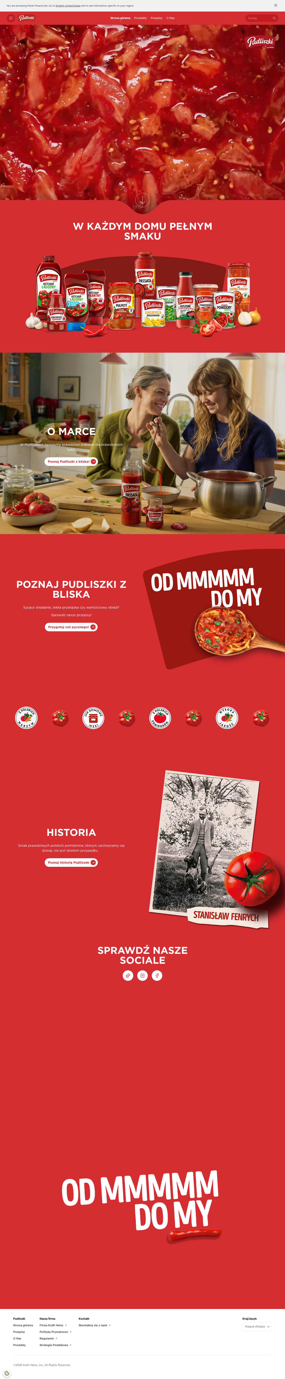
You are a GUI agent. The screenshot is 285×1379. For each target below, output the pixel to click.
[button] (11, 18)
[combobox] (259, 18)
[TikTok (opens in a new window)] (128, 975)
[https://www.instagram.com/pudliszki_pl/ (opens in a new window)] (142, 975)
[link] (142, 202)
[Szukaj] (274, 18)
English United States (68, 5)
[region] (142, 1045)
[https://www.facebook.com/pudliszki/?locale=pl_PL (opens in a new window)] (157, 975)
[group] (145, 1045)
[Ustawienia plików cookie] (7, 1373)
